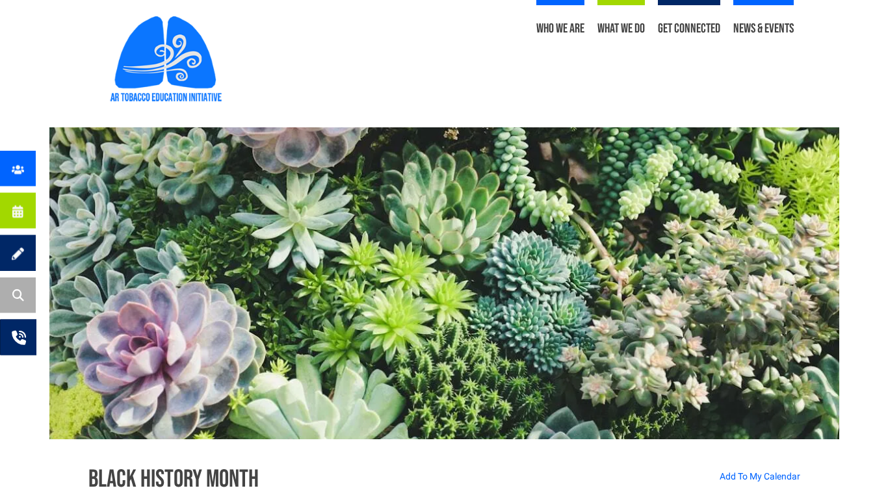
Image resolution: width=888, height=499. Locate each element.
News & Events (763, 28)
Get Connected (689, 28)
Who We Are (560, 28)
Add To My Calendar (760, 476)
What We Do (621, 28)
